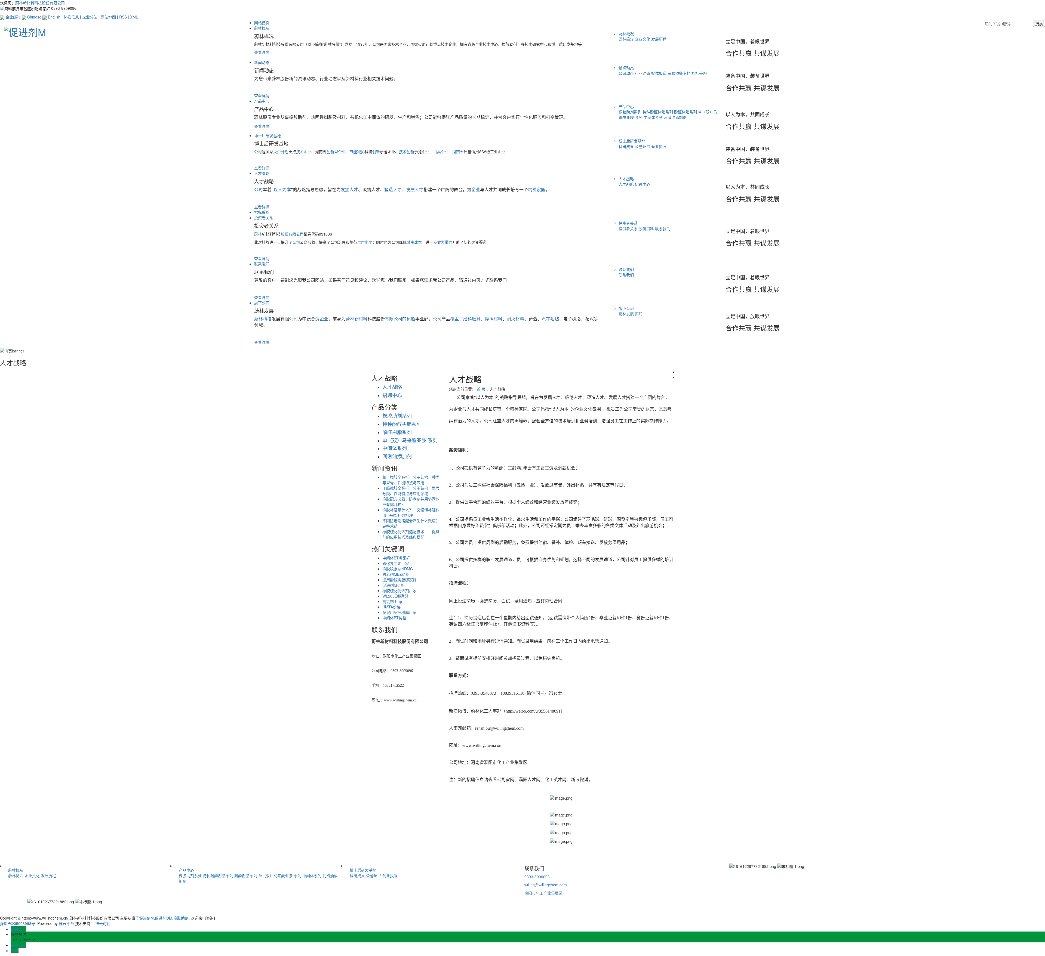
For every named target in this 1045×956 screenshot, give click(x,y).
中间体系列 (654, 117)
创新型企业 (336, 151)
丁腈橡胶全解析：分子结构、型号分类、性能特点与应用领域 (410, 490)
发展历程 (658, 39)
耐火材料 (515, 319)
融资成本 (414, 242)
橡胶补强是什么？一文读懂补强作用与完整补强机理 (410, 512)
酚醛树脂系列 (686, 112)
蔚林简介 (627, 39)
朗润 (639, 313)
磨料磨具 (472, 319)
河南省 (458, 151)
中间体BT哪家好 (396, 558)
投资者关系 (263, 217)
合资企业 (319, 319)
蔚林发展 (627, 313)
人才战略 (261, 173)
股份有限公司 (292, 234)
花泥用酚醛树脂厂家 (399, 612)
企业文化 (643, 39)
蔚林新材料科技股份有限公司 (40, 2)
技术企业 (303, 151)
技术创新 (406, 151)
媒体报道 (659, 73)
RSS (123, 17)
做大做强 (444, 242)
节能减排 (357, 151)
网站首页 (261, 22)
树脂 (411, 319)
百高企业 (440, 151)
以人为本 (282, 189)
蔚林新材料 (356, 319)
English (53, 17)
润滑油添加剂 (675, 117)
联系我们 (662, 228)
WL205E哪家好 (395, 596)
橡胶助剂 (181, 918)
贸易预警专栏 (679, 73)
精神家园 (536, 189)
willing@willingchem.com (545, 884)
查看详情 (261, 52)
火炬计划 (280, 151)
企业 (475, 189)
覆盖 (454, 319)
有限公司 (393, 319)
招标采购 (699, 73)
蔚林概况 (261, 28)
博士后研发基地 (267, 135)
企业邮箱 (12, 17)
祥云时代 (102, 923)
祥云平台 (66, 923)
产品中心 (261, 101)
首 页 (481, 389)
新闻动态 (261, 62)
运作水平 (364, 242)
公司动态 (627, 73)
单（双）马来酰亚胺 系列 (280, 875)
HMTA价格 (391, 607)
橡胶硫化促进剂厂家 (399, 590)
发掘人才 (349, 189)
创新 (376, 151)
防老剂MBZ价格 (396, 574)
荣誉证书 (643, 146)
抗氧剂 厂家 (392, 601)
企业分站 (89, 17)
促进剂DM (163, 918)
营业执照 (658, 146)
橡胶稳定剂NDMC (397, 568)
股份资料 (647, 228)
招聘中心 (642, 184)
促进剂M (146, 918)
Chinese (33, 17)
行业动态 (643, 73)
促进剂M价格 (393, 585)
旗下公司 (261, 302)
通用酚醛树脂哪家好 (399, 579)
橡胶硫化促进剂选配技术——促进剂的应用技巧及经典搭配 (410, 534)
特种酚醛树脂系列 (658, 112)
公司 (296, 242)
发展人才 (414, 189)
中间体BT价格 (394, 617)
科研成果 (627, 146)
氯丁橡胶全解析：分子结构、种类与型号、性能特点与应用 (410, 479)
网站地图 (108, 17)
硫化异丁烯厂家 (395, 563)
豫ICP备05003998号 (17, 923)
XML (134, 17)
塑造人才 (393, 189)
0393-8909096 (537, 876)
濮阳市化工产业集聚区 (543, 893)
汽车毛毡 (550, 319)
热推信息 (71, 17)
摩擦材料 (493, 319)
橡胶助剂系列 (631, 112)
